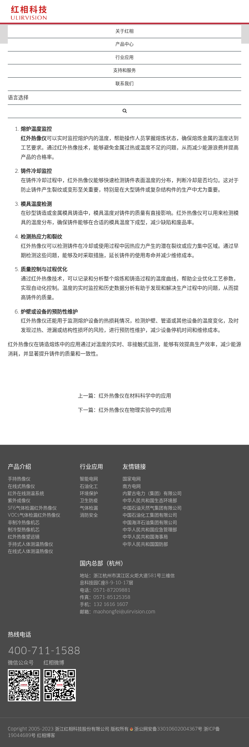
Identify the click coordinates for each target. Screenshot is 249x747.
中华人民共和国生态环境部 (150, 501)
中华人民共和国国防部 (145, 544)
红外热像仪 (34, 138)
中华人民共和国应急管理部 (150, 530)
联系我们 (124, 84)
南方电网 (132, 486)
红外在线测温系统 (26, 493)
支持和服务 (124, 70)
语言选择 (18, 97)
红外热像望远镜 (24, 537)
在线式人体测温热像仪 (30, 551)
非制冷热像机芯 (24, 523)
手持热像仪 (19, 479)
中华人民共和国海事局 (145, 537)
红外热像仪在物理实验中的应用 (135, 410)
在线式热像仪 (21, 486)
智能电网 (89, 479)
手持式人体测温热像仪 (30, 544)
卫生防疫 (89, 501)
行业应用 (124, 57)
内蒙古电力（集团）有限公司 (152, 493)
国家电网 (132, 479)
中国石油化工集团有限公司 (150, 515)
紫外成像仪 (19, 501)
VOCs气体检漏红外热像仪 (34, 515)
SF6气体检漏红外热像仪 (32, 508)
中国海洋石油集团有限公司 (150, 523)
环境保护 (89, 493)
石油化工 (89, 486)
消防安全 (89, 515)
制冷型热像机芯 (24, 530)
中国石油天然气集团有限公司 (152, 508)
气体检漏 (89, 508)
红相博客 (46, 735)
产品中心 (124, 44)
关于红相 (124, 31)
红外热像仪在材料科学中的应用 (135, 396)
